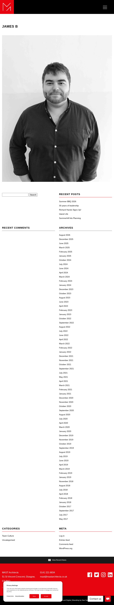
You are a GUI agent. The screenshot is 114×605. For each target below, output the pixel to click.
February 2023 (65, 310)
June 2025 (63, 243)
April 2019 (63, 465)
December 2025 (66, 239)
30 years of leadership (69, 205)
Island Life (63, 214)
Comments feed (66, 544)
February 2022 (65, 348)
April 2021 (63, 381)
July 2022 (63, 331)
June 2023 (63, 302)
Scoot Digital (66, 600)
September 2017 (66, 511)
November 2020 (66, 402)
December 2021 (66, 356)
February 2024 (65, 281)
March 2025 (64, 247)
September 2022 (66, 323)
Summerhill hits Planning (70, 218)
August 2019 (64, 452)
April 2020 (63, 423)
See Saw (85, 600)
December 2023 (66, 289)
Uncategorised (8, 540)
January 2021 (65, 394)
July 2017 (63, 515)
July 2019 (63, 456)
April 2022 (63, 339)
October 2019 (65, 444)
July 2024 (63, 264)
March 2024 (64, 277)
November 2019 (66, 440)
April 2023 (63, 306)
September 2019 (66, 448)
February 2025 (65, 252)
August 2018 (64, 485)
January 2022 (65, 352)
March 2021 (64, 385)
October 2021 (65, 364)
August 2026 (64, 235)
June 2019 (63, 460)
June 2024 (63, 268)
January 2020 (65, 431)
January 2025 (65, 256)
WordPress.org (65, 548)
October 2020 (65, 406)
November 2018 (66, 481)
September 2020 (66, 410)
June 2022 (63, 335)
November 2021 (66, 360)
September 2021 (66, 369)
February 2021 (65, 389)
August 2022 (64, 327)
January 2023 (65, 314)
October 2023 (65, 293)
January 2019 (65, 477)
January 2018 (65, 502)
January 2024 (65, 285)
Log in (62, 536)
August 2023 (64, 298)
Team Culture (8, 536)
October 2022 (65, 318)
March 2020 (64, 427)
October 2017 (65, 506)
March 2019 (64, 469)
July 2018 (63, 490)
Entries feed (64, 540)
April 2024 (63, 272)
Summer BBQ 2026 (67, 201)
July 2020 (63, 419)
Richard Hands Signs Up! (70, 210)
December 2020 (66, 398)
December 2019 (66, 435)
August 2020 (64, 414)
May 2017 (63, 519)
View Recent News (57, 560)
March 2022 (64, 343)
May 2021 (63, 377)
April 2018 (63, 494)
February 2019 (65, 473)
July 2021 (63, 373)
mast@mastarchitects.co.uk (53, 576)
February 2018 (65, 498)
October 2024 (65, 260)
